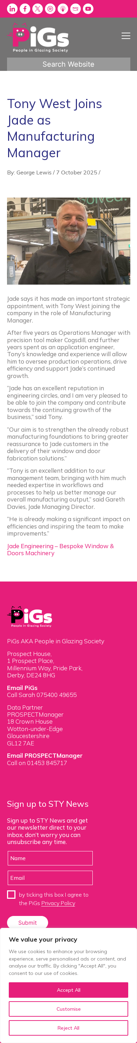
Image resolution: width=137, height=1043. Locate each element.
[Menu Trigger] (126, 35)
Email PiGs (22, 687)
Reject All (68, 1028)
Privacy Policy (58, 902)
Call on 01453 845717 (37, 762)
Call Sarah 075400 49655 (42, 694)
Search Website (68, 64)
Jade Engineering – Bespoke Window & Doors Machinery (60, 549)
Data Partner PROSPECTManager (35, 711)
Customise (69, 1009)
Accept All (68, 990)
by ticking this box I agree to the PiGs (54, 898)
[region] (68, 985)
